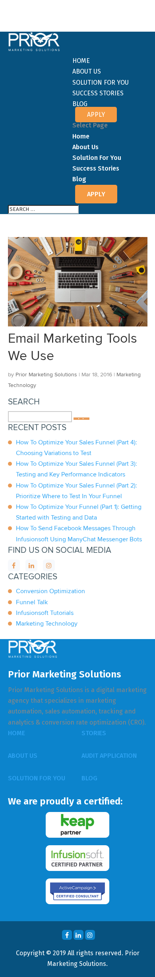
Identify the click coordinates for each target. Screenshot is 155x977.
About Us (86, 71)
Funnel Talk (32, 602)
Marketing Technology (47, 624)
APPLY (96, 114)
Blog (79, 104)
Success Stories (98, 93)
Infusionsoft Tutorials (45, 613)
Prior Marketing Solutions (46, 374)
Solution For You (100, 82)
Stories (93, 733)
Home (81, 61)
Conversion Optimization (50, 591)
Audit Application (109, 755)
